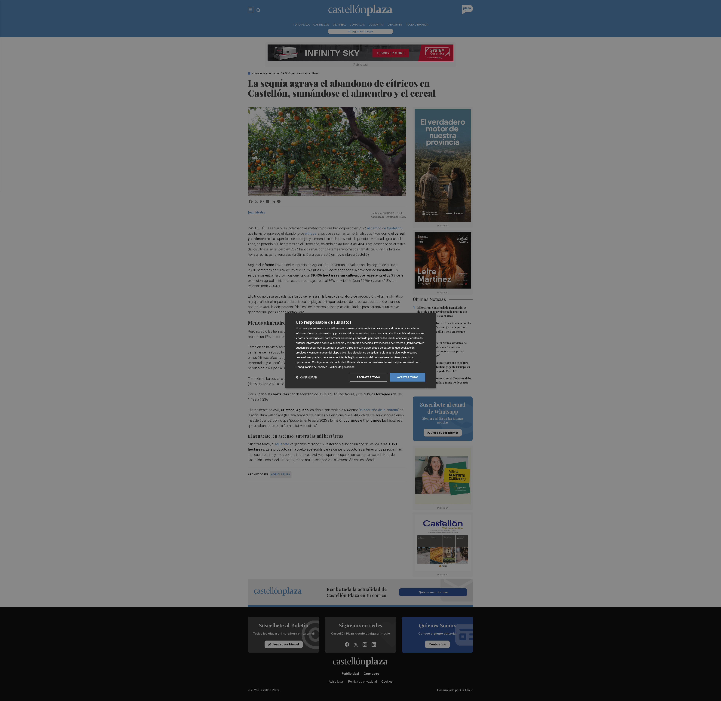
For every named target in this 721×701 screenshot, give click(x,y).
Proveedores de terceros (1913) (394, 342)
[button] (306, 377)
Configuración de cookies (311, 367)
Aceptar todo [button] (407, 377)
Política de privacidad (341, 367)
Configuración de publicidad (329, 362)
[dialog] (360, 350)
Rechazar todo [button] (368, 377)
